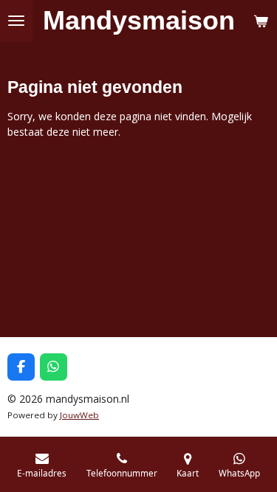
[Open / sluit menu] (16, 20)
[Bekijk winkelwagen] (260, 20)
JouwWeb (79, 414)
